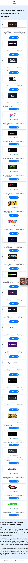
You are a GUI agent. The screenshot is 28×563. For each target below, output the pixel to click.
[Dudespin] (12, 221)
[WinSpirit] (12, 292)
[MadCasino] (12, 487)
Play (13, 37)
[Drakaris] (12, 167)
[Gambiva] (12, 43)
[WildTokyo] (12, 185)
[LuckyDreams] (12, 60)
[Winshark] (12, 309)
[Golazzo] (12, 95)
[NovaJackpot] (12, 469)
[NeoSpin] (12, 274)
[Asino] (12, 504)
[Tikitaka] (12, 327)
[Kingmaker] (12, 344)
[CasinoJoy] (12, 115)
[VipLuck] (12, 362)
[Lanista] (12, 416)
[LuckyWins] (12, 78)
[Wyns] (12, 256)
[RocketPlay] (12, 451)
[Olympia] (12, 380)
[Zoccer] (12, 434)
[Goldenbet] (12, 150)
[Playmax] (12, 133)
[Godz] (12, 397)
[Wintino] (12, 203)
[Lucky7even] (12, 239)
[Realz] (12, 24)
